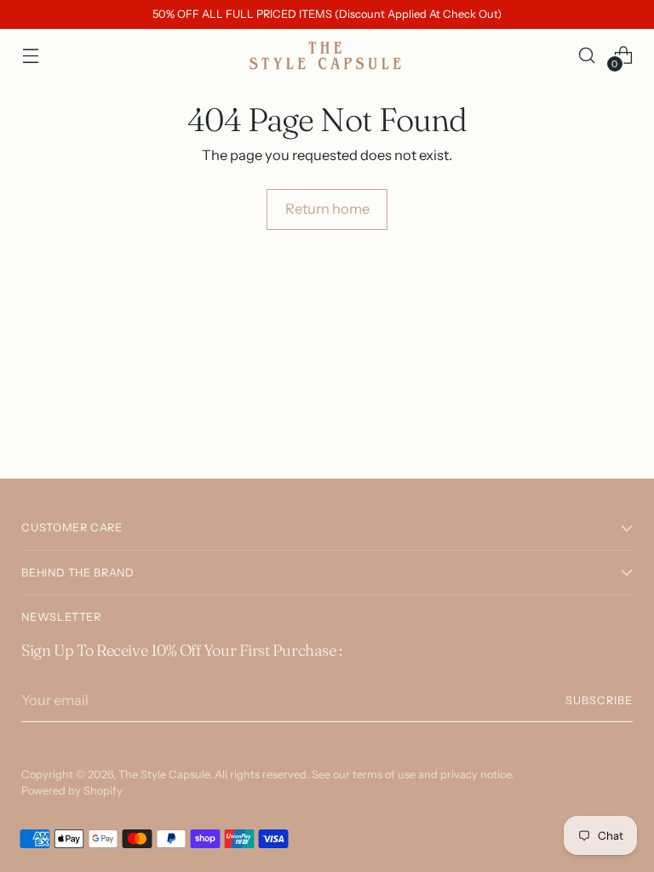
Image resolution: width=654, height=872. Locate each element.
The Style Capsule (163, 774)
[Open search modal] (587, 54)
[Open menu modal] (30, 54)
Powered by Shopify (72, 790)
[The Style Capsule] (327, 55)
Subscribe (599, 700)
